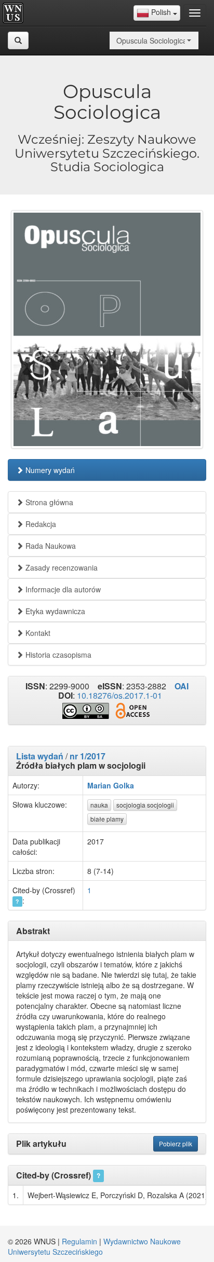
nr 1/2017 (87, 756)
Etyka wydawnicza (54, 611)
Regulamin (79, 1241)
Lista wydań (39, 756)
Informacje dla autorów (62, 589)
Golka (123, 785)
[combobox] (156, 13)
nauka (99, 804)
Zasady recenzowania (60, 567)
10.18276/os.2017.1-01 (119, 695)
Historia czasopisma (57, 654)
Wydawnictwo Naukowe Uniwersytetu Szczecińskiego (94, 1246)
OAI (182, 686)
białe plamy (107, 818)
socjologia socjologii (145, 804)
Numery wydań (49, 470)
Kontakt (36, 633)
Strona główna (48, 502)
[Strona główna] (15, 13)
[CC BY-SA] (85, 711)
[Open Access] (132, 711)
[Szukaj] (18, 40)
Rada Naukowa (49, 545)
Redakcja (39, 524)
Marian (99, 785)
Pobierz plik (175, 1143)
